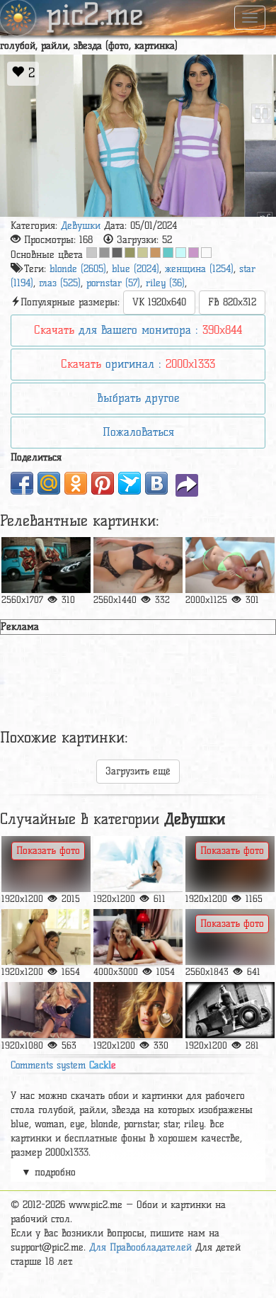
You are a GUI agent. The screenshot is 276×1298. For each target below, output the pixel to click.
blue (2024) (135, 269)
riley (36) (165, 283)
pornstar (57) (113, 283)
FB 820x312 (232, 302)
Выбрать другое (138, 398)
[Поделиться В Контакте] (156, 483)
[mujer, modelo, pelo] (138, 565)
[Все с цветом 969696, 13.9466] (104, 252)
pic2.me (95, 16)
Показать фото (48, 851)
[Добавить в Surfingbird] (129, 483)
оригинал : (138, 364)
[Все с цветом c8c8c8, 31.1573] (91, 252)
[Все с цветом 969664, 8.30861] (130, 252)
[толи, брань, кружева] (46, 565)
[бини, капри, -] (230, 565)
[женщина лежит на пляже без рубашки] (230, 937)
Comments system (63, 1065)
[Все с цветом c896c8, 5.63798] (193, 252)
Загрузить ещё (138, 771)
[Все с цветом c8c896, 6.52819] (142, 252)
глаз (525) (60, 283)
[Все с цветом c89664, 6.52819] (155, 252)
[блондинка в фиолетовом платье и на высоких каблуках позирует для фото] (46, 1010)
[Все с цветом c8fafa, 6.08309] (181, 252)
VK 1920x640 (159, 302)
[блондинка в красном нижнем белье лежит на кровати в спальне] (138, 937)
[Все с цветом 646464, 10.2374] (117, 252)
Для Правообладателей (140, 1247)
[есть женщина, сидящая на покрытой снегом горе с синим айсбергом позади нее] (138, 864)
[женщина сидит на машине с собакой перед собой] (230, 1010)
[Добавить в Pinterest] (102, 483)
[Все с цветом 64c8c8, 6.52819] (168, 252)
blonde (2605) (78, 269)
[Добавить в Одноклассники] (75, 483)
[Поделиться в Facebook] (22, 483)
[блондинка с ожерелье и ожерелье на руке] (138, 1010)
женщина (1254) (199, 269)
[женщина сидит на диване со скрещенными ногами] (46, 864)
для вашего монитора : (138, 330)
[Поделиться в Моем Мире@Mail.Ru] (49, 483)
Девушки (80, 226)
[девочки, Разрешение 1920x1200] (230, 864)
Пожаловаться (138, 432)
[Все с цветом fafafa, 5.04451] (206, 252)
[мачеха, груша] (46, 937)
